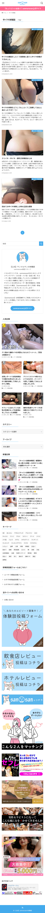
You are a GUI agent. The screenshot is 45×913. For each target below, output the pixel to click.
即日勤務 (16, 550)
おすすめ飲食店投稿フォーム (14, 579)
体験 (21, 546)
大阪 (38, 550)
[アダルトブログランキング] (18, 894)
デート (32, 536)
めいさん (9, 533)
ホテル (17, 540)
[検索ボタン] (42, 3)
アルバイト (29, 533)
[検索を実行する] (41, 243)
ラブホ (26, 543)
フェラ (11, 540)
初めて (4, 550)
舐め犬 (21, 556)
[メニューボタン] (3, 3)
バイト (38, 536)
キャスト (5, 536)
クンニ (12, 536)
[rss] (22, 908)
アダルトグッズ (18, 533)
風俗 (34, 556)
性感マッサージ (20, 553)
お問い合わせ (9, 600)
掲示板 (30, 553)
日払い (4, 556)
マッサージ (35, 540)
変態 (33, 550)
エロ (35, 533)
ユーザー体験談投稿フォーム (14, 575)
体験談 (27, 546)
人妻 (16, 546)
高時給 (4, 560)
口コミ (23, 550)
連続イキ (27, 556)
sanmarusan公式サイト (22, 308)
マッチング (6, 543)
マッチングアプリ (16, 543)
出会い (33, 546)
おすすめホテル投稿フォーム (14, 584)
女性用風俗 (6, 553)
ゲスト (18, 536)
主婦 (11, 546)
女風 (12, 553)
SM (3, 533)
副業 (10, 550)
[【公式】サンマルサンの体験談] (22, 3)
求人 (15, 556)
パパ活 (4, 540)
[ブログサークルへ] (20, 887)
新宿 (35, 553)
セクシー (25, 536)
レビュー (5, 546)
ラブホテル (33, 543)
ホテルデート (25, 540)
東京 (10, 556)
